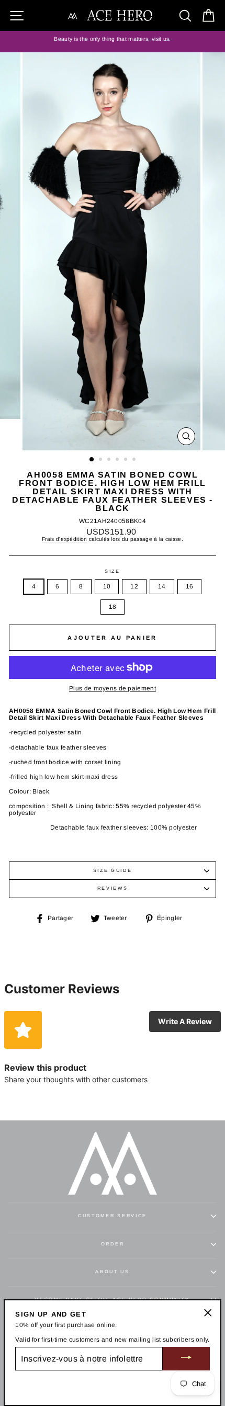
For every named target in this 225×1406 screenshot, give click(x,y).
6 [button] (135, 460)
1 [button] (92, 459)
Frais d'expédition (64, 539)
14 (162, 586)
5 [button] (126, 460)
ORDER (112, 1243)
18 (113, 606)
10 (107, 586)
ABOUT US (112, 1271)
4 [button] (118, 460)
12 (134, 586)
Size (112, 571)
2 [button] (101, 460)
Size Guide (112, 870)
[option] (112, 39)
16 (190, 586)
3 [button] (110, 460)
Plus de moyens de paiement (112, 688)
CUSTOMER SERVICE (112, 1215)
